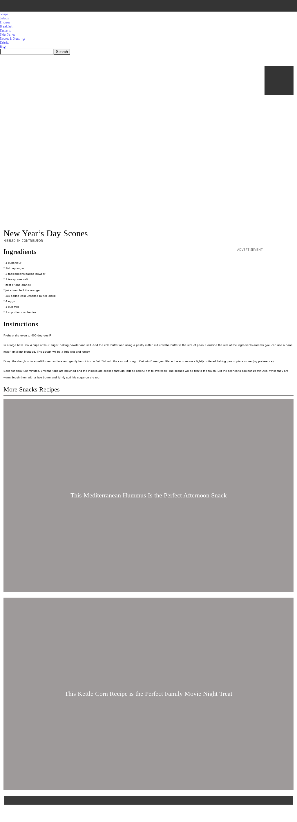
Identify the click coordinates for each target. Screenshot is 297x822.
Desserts (5, 30)
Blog (3, 47)
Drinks (4, 43)
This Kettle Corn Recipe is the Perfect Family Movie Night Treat (148, 693)
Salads (4, 18)
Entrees (5, 22)
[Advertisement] (250, 288)
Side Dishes (7, 34)
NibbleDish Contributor (23, 240)
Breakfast (6, 26)
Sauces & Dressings (12, 38)
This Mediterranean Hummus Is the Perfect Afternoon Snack (148, 495)
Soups (4, 14)
